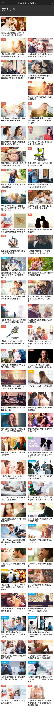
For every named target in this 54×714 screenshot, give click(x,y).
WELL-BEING (5, 258)
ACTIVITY (31, 371)
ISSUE (30, 438)
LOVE (3, 18)
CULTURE (31, 350)
